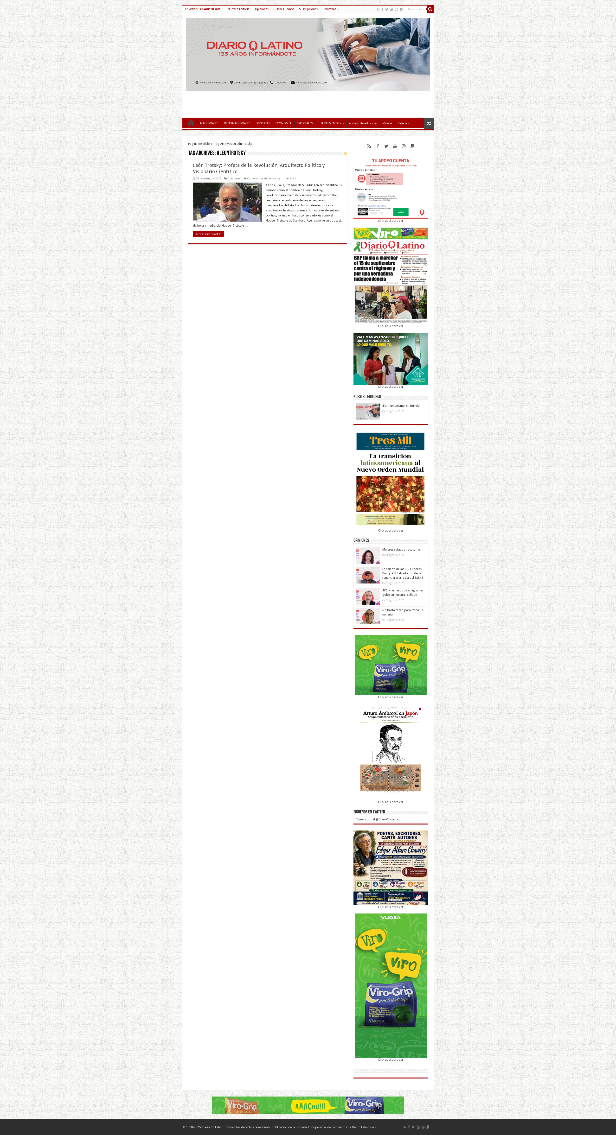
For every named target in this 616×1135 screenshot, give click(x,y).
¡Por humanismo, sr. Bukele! (401, 405)
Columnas (329, 9)
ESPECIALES (305, 123)
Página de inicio (199, 144)
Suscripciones (308, 9)
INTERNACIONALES (237, 123)
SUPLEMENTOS (331, 123)
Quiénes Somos (283, 9)
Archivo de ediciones (363, 123)
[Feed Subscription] (345, 153)
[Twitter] (387, 9)
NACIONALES (209, 123)
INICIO (191, 123)
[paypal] (401, 9)
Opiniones (262, 9)
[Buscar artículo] (430, 9)
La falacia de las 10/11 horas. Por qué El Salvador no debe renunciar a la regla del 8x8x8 (402, 573)
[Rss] (378, 9)
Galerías (403, 123)
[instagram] (396, 9)
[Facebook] (382, 9)
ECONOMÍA (284, 123)
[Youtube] (392, 9)
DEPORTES (263, 123)
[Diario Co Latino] (308, 53)
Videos (387, 123)
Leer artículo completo (208, 234)
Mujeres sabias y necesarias (401, 549)
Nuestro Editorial (239, 9)
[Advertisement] (308, 102)
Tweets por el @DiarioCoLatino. (378, 819)
